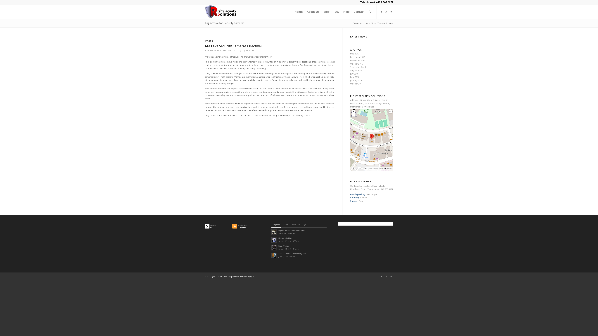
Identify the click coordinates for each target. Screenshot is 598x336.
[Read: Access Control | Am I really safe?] (274, 255)
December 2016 (357, 57)
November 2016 (357, 60)
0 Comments (228, 50)
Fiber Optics (283, 246)
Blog (239, 50)
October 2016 (356, 63)
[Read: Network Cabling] (274, 240)
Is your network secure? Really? (292, 230)
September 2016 (358, 67)
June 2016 (354, 77)
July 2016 (354, 73)
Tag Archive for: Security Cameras (224, 23)
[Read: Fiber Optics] (274, 247)
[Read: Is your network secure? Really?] (274, 232)
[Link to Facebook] (381, 11)
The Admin (249, 50)
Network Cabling (285, 238)
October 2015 (356, 83)
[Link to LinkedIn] (391, 11)
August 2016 (356, 70)
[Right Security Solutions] (221, 12)
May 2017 (354, 53)
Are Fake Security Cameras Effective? (233, 46)
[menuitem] (298, 12)
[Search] (370, 12)
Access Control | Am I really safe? (292, 253)
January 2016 (356, 80)
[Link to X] (386, 11)
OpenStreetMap (374, 168)
